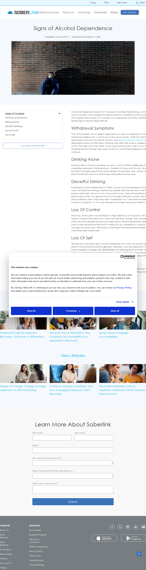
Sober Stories (6, 554)
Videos (3, 567)
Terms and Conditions (34, 540)
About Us (4, 530)
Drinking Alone (12, 122)
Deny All (31, 311)
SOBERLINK (5, 525)
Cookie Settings (36, 565)
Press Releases (4, 543)
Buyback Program (38, 534)
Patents (3, 558)
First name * (38, 433)
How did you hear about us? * (47, 458)
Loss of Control (12, 130)
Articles (114, 12)
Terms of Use (35, 555)
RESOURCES (34, 525)
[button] (48, 12)
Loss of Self (10, 134)
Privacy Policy (36, 551)
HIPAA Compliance (38, 546)
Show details (122, 302)
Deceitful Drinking (13, 126)
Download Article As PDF (33, 145)
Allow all (114, 311)
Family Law (69, 12)
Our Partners (35, 530)
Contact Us (5, 563)
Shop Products (4, 536)
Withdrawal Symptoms (16, 117)
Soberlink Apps (36, 560)
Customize (71, 311)
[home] (23, 12)
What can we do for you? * (45, 483)
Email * (35, 445)
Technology (84, 12)
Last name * (80, 433)
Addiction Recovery (48, 12)
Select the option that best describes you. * (53, 471)
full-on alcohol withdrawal (133, 140)
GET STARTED (129, 12)
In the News (5, 549)
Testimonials (100, 12)
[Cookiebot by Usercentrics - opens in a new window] (122, 257)
